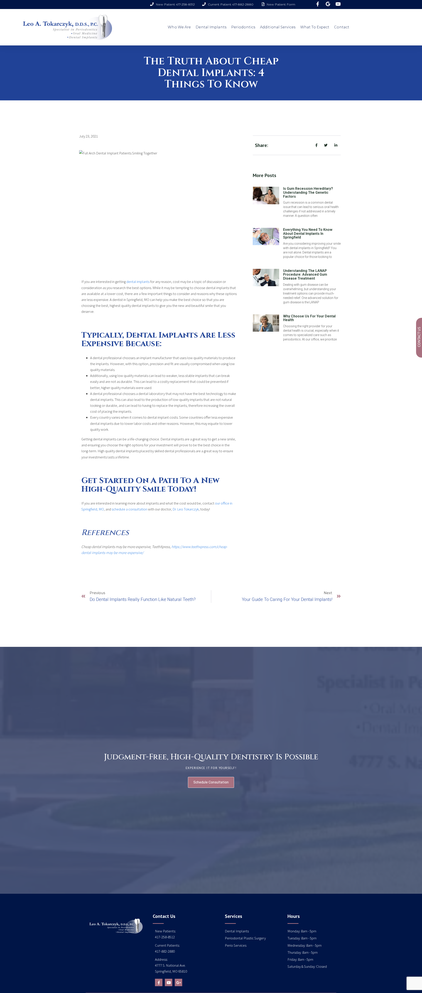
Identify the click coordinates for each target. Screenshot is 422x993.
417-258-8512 (165, 937)
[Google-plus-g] (178, 982)
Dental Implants (211, 27)
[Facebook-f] (158, 982)
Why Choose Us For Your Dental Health (309, 318)
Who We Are (179, 27)
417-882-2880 (165, 951)
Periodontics (243, 27)
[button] (211, 782)
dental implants (137, 281)
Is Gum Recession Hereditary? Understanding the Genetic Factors (308, 192)
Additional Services (277, 27)
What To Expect (314, 27)
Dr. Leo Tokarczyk (186, 509)
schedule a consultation (129, 509)
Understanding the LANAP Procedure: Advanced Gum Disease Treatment (305, 274)
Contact (341, 27)
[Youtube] (168, 982)
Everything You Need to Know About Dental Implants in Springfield (307, 233)
